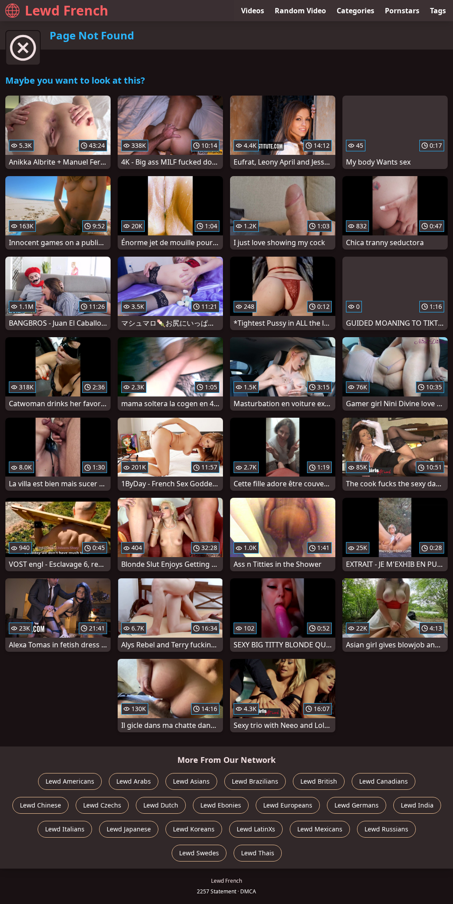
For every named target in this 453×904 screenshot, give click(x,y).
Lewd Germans (356, 805)
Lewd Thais (257, 853)
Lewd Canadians (383, 781)
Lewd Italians (64, 829)
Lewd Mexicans (319, 829)
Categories (355, 10)
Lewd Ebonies (220, 805)
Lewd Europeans (287, 805)
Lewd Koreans (194, 829)
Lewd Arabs (133, 781)
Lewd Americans (70, 781)
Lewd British (318, 781)
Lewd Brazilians (255, 781)
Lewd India (417, 805)
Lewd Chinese (40, 805)
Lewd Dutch (160, 805)
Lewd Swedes (199, 853)
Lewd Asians (191, 781)
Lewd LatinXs (256, 829)
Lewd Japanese (129, 829)
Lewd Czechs (102, 805)
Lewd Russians (386, 829)
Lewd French (66, 10)
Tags (438, 10)
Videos (252, 10)
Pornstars (402, 10)
